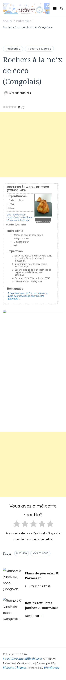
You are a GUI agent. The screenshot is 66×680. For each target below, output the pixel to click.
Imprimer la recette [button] (43, 222)
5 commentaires (20, 93)
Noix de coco (40, 553)
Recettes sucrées (39, 49)
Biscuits (21, 553)
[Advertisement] (33, 144)
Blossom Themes (14, 668)
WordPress (51, 668)
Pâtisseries (13, 49)
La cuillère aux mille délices (22, 659)
